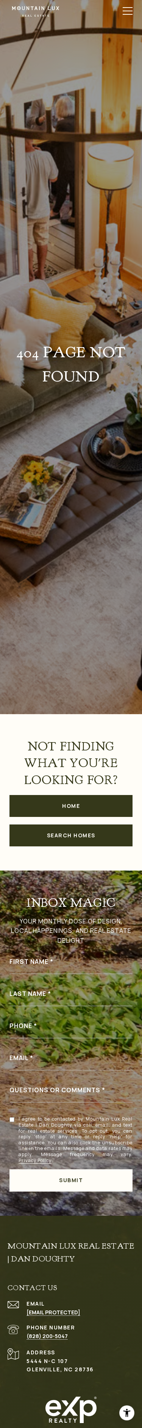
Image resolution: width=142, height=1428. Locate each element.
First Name (28, 961)
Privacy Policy (35, 1161)
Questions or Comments (54, 1090)
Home (71, 805)
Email (18, 1058)
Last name (27, 994)
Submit (71, 1180)
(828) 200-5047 (47, 1336)
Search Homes (71, 835)
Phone (20, 1026)
